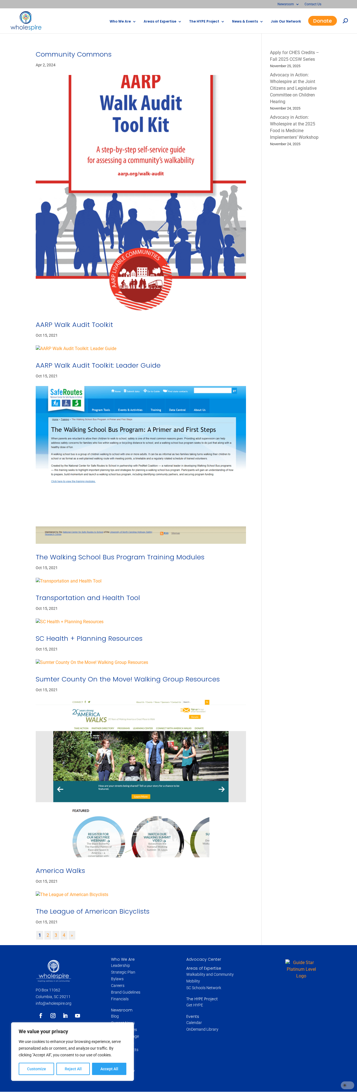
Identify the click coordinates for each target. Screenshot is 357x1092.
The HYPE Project (204, 22)
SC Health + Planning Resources (89, 638)
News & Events (245, 22)
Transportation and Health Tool (88, 597)
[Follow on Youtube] (78, 1016)
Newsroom (286, 4)
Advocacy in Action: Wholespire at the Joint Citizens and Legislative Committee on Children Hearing (293, 88)
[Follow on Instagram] (53, 1016)
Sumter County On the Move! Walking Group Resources (128, 679)
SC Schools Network (203, 988)
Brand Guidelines (125, 992)
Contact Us (313, 4)
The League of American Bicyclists (92, 911)
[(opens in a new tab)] (141, 193)
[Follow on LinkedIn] (65, 1016)
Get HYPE (194, 1005)
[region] (72, 1051)
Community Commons (74, 54)
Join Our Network (286, 22)
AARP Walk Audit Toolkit (74, 324)
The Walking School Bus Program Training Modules (120, 557)
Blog (115, 1016)
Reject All (73, 1069)
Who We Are (120, 22)
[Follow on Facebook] (41, 1016)
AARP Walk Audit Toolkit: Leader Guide (98, 365)
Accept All (109, 1069)
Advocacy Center (203, 959)
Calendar (194, 1022)
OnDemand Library (202, 1029)
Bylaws (117, 979)
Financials (120, 999)
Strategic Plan (123, 972)
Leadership (120, 965)
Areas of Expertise (160, 22)
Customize (36, 1069)
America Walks (60, 870)
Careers (118, 985)
